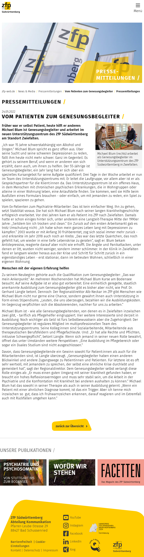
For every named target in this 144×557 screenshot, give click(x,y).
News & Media (26, 91)
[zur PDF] (23, 472)
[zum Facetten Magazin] (121, 472)
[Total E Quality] (95, 545)
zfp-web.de (8, 91)
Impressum (50, 550)
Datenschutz (32, 550)
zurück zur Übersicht (70, 426)
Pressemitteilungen (50, 91)
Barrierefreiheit (22, 542)
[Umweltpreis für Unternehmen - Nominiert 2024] (102, 528)
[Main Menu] (137, 5)
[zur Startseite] (11, 7)
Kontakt (16, 550)
